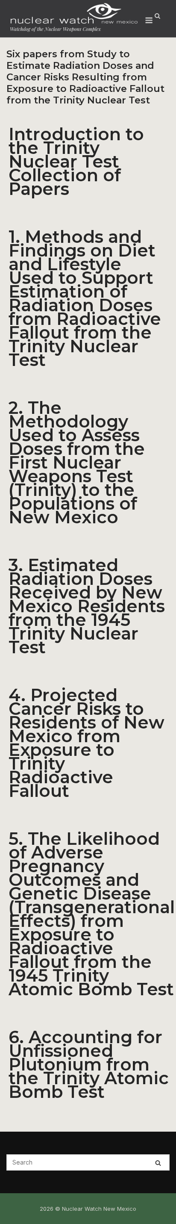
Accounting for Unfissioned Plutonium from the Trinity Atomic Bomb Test (89, 1064)
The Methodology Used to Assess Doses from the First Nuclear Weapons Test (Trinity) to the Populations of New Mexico (77, 462)
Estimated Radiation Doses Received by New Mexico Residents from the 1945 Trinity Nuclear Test (87, 606)
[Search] (158, 1162)
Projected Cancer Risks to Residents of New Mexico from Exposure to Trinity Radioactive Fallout (86, 742)
